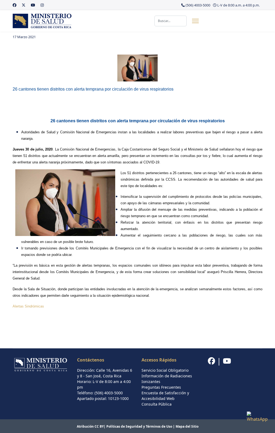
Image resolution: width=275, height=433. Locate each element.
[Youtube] (33, 5)
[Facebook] (14, 5)
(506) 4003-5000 (198, 5)
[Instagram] (42, 5)
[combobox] (170, 21)
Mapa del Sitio (187, 426)
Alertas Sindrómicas (28, 306)
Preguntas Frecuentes (161, 387)
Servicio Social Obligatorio (165, 370)
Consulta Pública (157, 404)
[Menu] (195, 21)
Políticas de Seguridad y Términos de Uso (139, 426)
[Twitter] (24, 5)
